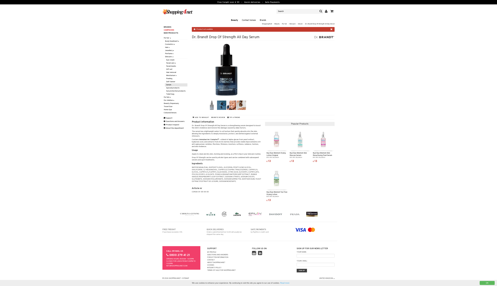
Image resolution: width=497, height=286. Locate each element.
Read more (284, 283)
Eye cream (170, 60)
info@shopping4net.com (176, 266)
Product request (172, 125)
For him (167, 97)
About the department (175, 128)
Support (169, 118)
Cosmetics (169, 44)
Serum (300, 24)
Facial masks (171, 66)
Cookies (210, 265)
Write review (219, 117)
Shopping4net (267, 24)
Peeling (169, 79)
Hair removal (171, 72)
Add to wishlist (201, 117)
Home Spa (168, 110)
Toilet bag (170, 94)
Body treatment (171, 41)
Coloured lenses (170, 113)
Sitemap (185, 278)
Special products (173, 88)
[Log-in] (326, 11)
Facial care (170, 63)
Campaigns (169, 30)
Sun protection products (176, 91)
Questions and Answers (175, 121)
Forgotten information (217, 257)
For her (284, 24)
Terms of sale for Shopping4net (221, 270)
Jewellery (169, 50)
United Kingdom (326, 278)
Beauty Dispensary (171, 103)
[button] (332, 11)
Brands (263, 20)
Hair (167, 47)
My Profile (211, 252)
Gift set (169, 69)
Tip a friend (234, 117)
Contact (211, 260)
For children (168, 100)
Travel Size (168, 106)
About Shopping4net (216, 263)
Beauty (234, 20)
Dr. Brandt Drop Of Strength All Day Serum (320, 24)
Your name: (301, 252)
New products (171, 33)
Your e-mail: (302, 261)
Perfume (169, 54)
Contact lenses (249, 20)
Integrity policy (214, 268)
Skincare (292, 24)
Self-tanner (170, 82)
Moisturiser (171, 75)
